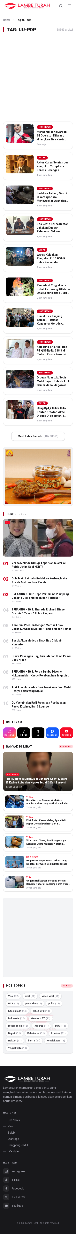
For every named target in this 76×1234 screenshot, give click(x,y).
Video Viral (50, 996)
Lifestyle (13, 1151)
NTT (13, 1003)
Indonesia (16, 1018)
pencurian (33, 1003)
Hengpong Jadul (18, 1145)
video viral (41, 1011)
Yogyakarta (17, 1048)
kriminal (58, 1033)
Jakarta (41, 1025)
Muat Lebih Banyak (38, 436)
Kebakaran (36, 1033)
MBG (60, 1025)
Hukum (14, 1040)
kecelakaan (56, 1040)
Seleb (11, 1132)
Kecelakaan (17, 1011)
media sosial (18, 1025)
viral (30, 996)
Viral (13, 996)
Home (7, 19)
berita (34, 1040)
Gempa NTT (40, 1018)
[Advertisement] (38, 77)
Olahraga (13, 1138)
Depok (14, 1033)
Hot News (14, 1120)
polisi (54, 1003)
